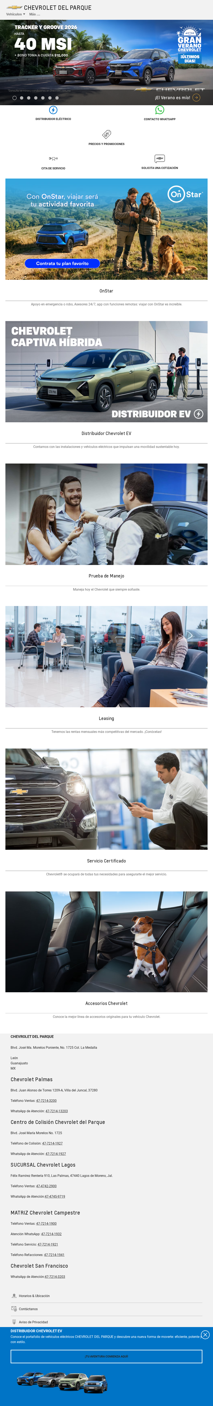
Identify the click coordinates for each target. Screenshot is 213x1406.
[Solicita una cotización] (160, 158)
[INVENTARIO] (53, 109)
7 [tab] (57, 98)
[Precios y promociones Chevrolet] (106, 134)
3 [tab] (29, 98)
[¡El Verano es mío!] (106, 62)
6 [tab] (50, 98)
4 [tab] (36, 98)
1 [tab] (15, 98)
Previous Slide (6, 54)
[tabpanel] (106, 62)
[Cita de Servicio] (53, 158)
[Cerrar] (205, 1334)
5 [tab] (43, 98)
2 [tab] (22, 98)
